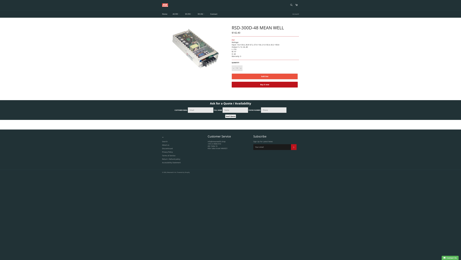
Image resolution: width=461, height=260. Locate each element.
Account (295, 14)
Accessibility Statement (171, 162)
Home (164, 14)
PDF (233, 40)
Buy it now (264, 84)
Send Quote (230, 116)
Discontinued (167, 148)
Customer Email (181, 110)
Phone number (255, 110)
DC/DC (188, 14)
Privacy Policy (167, 152)
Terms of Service (168, 155)
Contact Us (451, 258)
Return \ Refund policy (171, 159)
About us (165, 145)
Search (165, 141)
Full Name (218, 110)
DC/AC (201, 14)
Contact (213, 14)
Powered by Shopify (183, 172)
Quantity (235, 63)
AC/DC (176, 14)
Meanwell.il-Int (171, 172)
